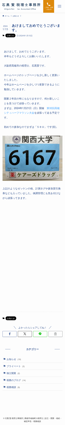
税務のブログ (16, 380)
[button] (10, 334)
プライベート (16, 366)
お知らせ (10, 35)
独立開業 (13, 373)
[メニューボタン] (59, 6)
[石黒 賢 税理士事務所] (21, 6)
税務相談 (13, 387)
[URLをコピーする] (55, 334)
